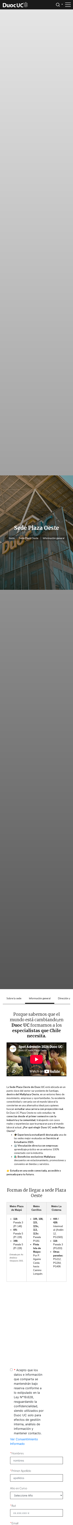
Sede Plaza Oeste (28, 538)
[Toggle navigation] (68, 4)
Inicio (12, 538)
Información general (53, 538)
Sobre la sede (14, 998)
